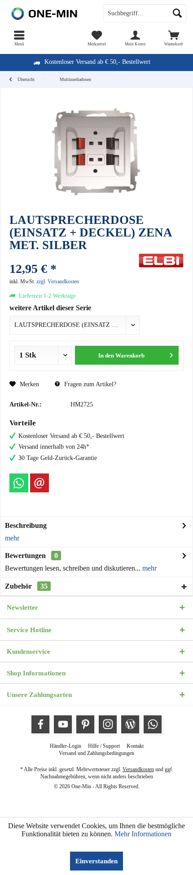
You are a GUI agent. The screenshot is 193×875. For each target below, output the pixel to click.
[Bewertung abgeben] (72, 257)
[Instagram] (108, 724)
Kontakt (135, 746)
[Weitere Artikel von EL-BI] (161, 261)
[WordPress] (130, 724)
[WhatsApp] (153, 724)
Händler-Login (65, 746)
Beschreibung (26, 525)
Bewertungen (25, 555)
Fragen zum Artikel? (89, 384)
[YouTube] (63, 724)
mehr (12, 538)
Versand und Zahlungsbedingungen (96, 753)
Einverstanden (96, 861)
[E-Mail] (39, 482)
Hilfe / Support (104, 746)
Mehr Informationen (142, 834)
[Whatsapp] (18, 482)
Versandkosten (138, 769)
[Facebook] (40, 724)
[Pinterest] (85, 724)
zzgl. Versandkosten (57, 281)
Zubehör (26, 586)
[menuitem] (19, 38)
